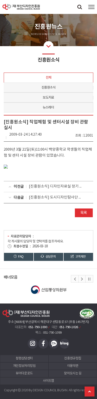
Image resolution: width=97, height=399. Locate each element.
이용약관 (72, 366)
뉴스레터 (48, 107)
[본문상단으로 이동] (90, 392)
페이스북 (43, 344)
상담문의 (50, 256)
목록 (83, 213)
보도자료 (48, 98)
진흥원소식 (49, 88)
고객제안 (80, 256)
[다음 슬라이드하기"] (82, 279)
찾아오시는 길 (72, 373)
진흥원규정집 (72, 358)
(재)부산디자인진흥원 (21, 7)
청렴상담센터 (24, 358)
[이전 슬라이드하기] (75, 279)
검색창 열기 (80, 7)
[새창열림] (48, 289)
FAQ (21, 256)
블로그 (64, 344)
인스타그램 (33, 344)
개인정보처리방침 (24, 366)
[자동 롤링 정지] (89, 279)
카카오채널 (54, 344)
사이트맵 (48, 381)
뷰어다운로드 (24, 373)
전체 (48, 78)
